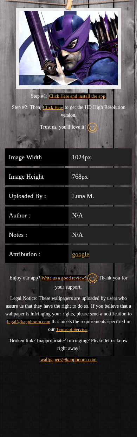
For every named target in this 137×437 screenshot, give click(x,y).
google (80, 254)
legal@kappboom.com (28, 321)
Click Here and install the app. (77, 96)
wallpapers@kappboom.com (68, 359)
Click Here (53, 107)
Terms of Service (71, 329)
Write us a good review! (63, 278)
